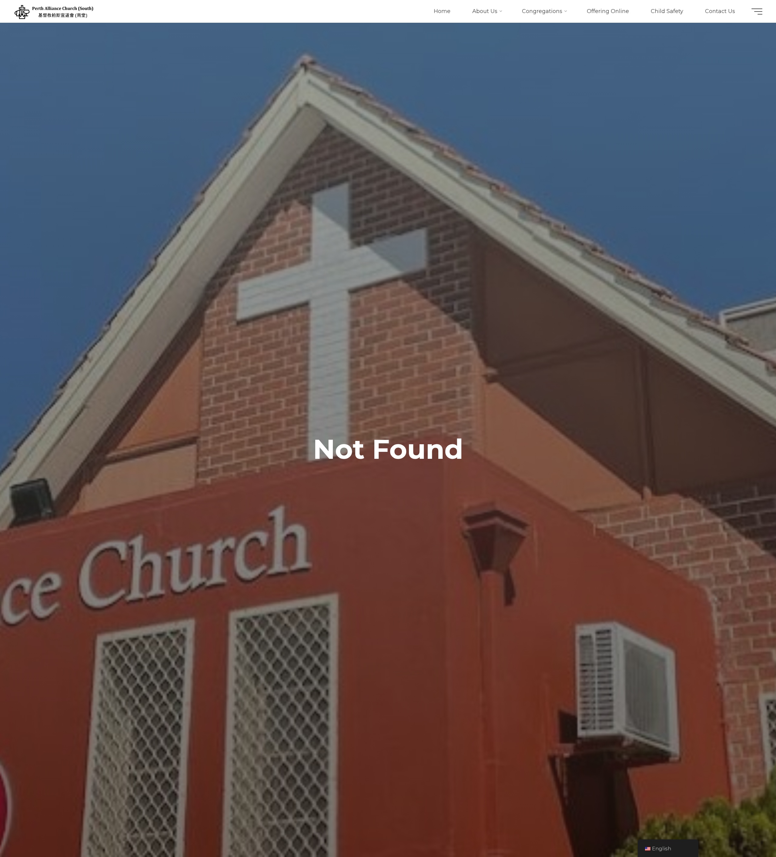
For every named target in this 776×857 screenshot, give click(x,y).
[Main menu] (756, 11)
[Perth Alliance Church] (54, 11)
